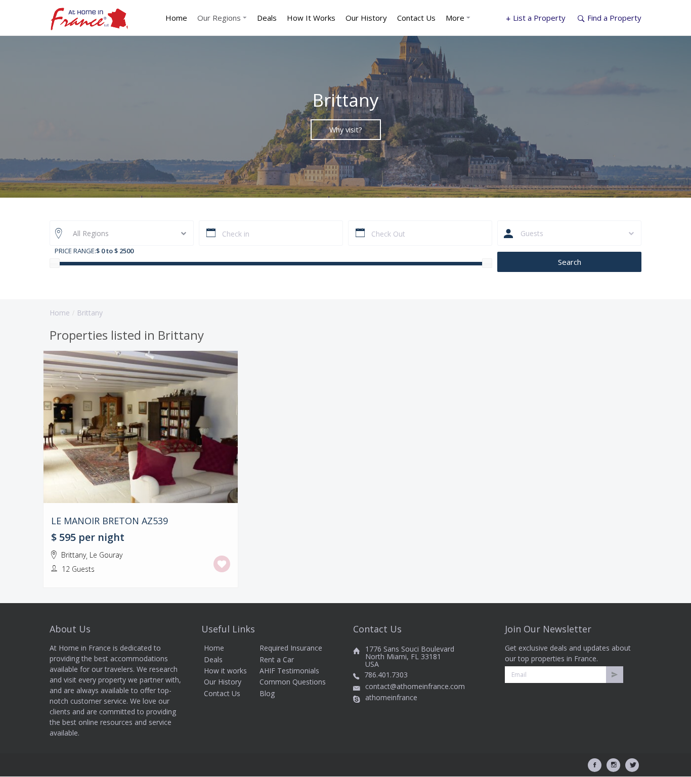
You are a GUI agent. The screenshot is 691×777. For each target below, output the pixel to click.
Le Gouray (106, 555)
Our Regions (220, 18)
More (456, 18)
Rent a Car (277, 659)
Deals (267, 18)
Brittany (73, 555)
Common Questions (293, 682)
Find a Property (614, 18)
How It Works (311, 18)
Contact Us (416, 18)
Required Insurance (291, 648)
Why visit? (345, 129)
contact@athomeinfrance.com (415, 686)
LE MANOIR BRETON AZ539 (109, 521)
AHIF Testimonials (289, 670)
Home (176, 18)
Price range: (75, 250)
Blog (267, 693)
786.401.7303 (386, 674)
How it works (225, 670)
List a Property (539, 18)
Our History (366, 18)
